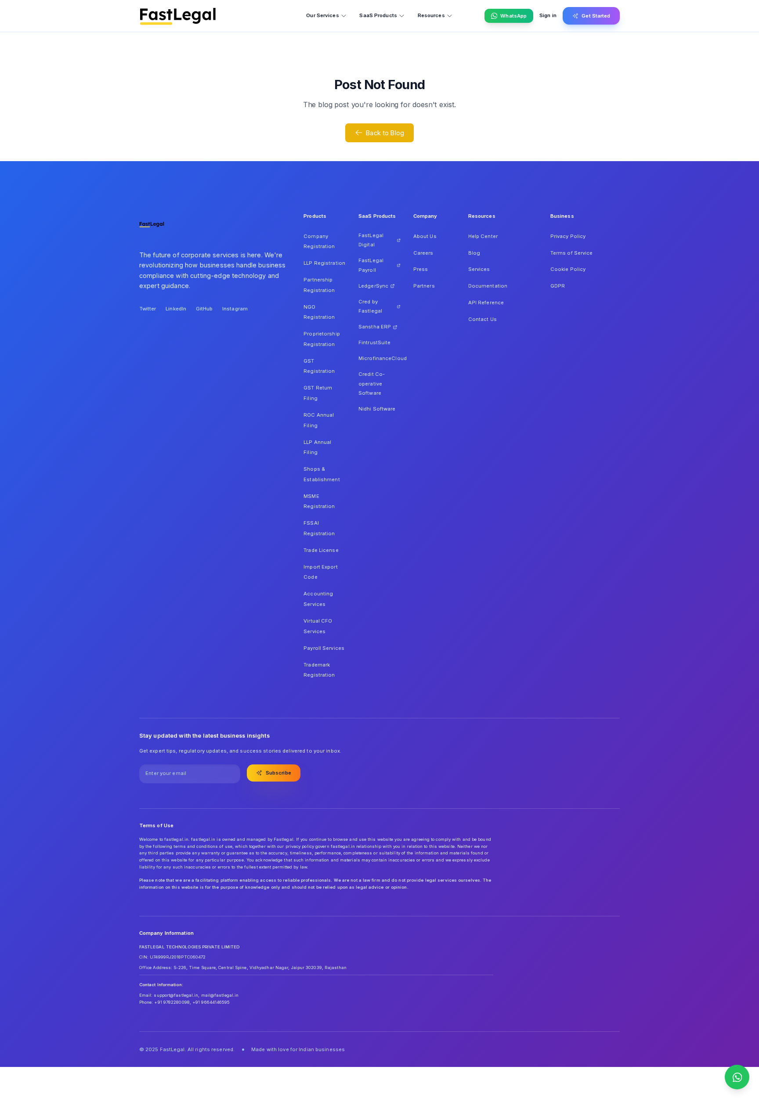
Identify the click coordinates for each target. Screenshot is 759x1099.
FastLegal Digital (370, 240)
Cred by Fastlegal (370, 306)
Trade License (321, 550)
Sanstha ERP (374, 327)
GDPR (557, 286)
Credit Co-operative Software (371, 383)
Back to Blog (385, 133)
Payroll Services (324, 648)
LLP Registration (324, 263)
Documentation (487, 286)
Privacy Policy (568, 236)
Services (479, 269)
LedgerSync (373, 286)
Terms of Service (571, 253)
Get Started (596, 16)
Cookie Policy (568, 269)
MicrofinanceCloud (379, 358)
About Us (425, 236)
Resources (431, 15)
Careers (423, 253)
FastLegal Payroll (370, 265)
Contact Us (482, 319)
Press (420, 269)
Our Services (322, 15)
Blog (474, 253)
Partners (424, 286)
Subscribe (278, 773)
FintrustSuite (374, 342)
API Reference (486, 302)
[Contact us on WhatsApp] (737, 1077)
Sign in (548, 15)
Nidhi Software (377, 409)
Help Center (483, 236)
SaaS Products (378, 15)
